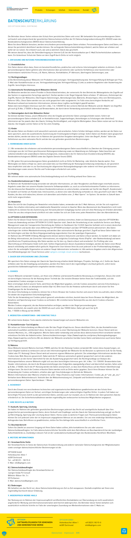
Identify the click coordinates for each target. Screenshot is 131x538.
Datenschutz (57, 533)
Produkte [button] (38, 10)
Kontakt (86, 10)
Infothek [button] (62, 10)
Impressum (69, 533)
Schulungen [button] (50, 10)
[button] (4, 534)
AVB (77, 533)
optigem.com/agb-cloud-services (64, 252)
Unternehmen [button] (74, 10)
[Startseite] (94, 10)
